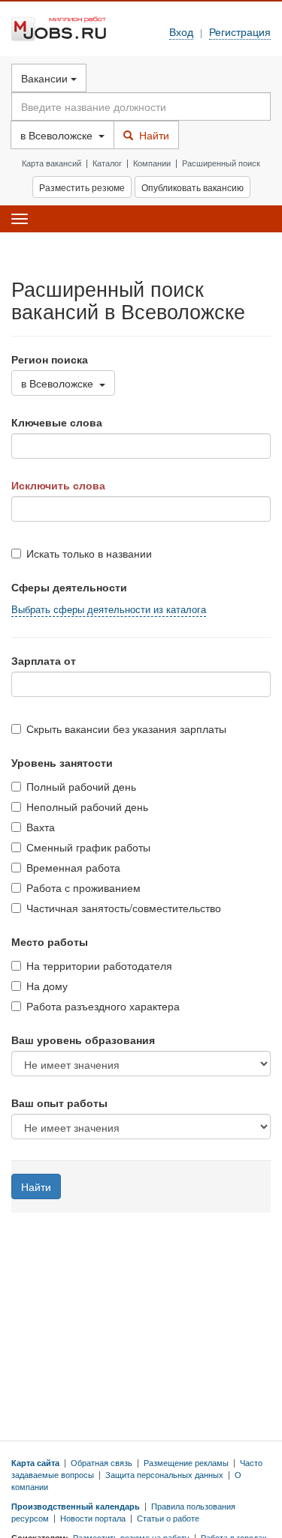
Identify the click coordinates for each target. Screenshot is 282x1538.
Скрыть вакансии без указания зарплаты (126, 728)
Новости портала (93, 1518)
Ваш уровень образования (83, 1039)
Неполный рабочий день (87, 806)
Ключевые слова (56, 421)
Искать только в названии (89, 553)
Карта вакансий (51, 163)
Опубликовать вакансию (192, 187)
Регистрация (240, 31)
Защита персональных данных (164, 1474)
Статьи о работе (168, 1518)
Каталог (107, 163)
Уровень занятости (62, 762)
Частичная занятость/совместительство (123, 907)
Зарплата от (43, 660)
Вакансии (46, 77)
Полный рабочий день (81, 786)
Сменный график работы (88, 846)
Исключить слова (58, 484)
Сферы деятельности (69, 586)
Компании (152, 163)
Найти (151, 134)
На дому (47, 985)
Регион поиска (49, 359)
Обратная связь (101, 1462)
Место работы (49, 941)
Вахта (40, 826)
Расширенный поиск (221, 163)
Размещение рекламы (186, 1462)
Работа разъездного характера (103, 1005)
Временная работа (73, 867)
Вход (181, 31)
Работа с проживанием (83, 887)
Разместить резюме (82, 187)
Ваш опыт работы (59, 1102)
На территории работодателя (99, 965)
